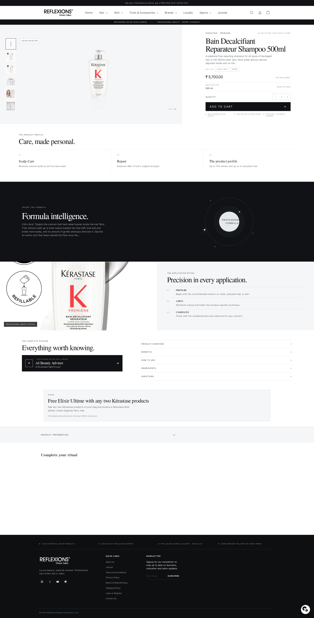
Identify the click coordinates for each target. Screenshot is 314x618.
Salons (204, 12)
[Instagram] (41, 581)
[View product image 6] (11, 106)
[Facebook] (49, 581)
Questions (216, 376)
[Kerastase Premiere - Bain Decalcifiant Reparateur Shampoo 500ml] (59, 493)
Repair (234, 69)
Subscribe (173, 576)
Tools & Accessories (142, 12)
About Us (110, 562)
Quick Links (113, 556)
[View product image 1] (11, 43)
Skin (117, 12)
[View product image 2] (11, 56)
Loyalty (188, 12)
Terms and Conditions (116, 572)
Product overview (216, 344)
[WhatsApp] (65, 581)
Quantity (211, 97)
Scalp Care (222, 69)
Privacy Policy (113, 577)
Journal (222, 12)
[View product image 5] (11, 93)
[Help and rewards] (305, 609)
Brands (169, 12)
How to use (216, 360)
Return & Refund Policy (117, 582)
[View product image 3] (11, 68)
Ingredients (216, 368)
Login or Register (114, 593)
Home (89, 12)
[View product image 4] (11, 81)
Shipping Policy (113, 588)
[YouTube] (57, 581)
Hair (102, 12)
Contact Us (111, 598)
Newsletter (153, 556)
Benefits (216, 352)
